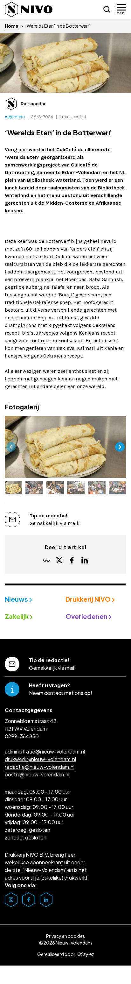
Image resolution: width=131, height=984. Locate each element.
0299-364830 (22, 736)
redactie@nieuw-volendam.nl (39, 766)
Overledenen (87, 616)
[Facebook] (72, 560)
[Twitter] (59, 560)
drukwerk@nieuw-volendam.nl (40, 759)
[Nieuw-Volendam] (28, 9)
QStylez (85, 954)
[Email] (46, 560)
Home (11, 26)
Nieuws (17, 599)
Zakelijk (17, 616)
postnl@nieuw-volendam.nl (37, 774)
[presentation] (11, 447)
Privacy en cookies (65, 936)
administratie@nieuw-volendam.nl (45, 751)
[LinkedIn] (84, 560)
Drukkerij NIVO (89, 599)
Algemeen (15, 116)
